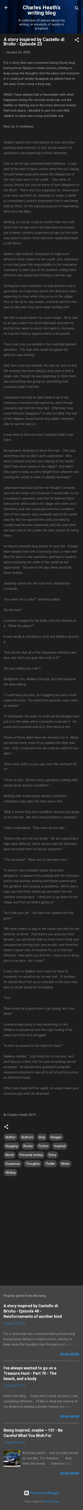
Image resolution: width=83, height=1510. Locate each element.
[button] (76, 40)
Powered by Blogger (44, 1493)
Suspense (13, 1164)
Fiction (43, 1146)
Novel (10, 1155)
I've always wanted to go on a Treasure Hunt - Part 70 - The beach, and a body (30, 1373)
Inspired (60, 1146)
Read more (69, 1354)
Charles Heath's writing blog (41, 10)
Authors (27, 1137)
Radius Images (51, 1501)
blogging (12, 1146)
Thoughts (33, 1164)
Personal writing (31, 1155)
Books (28, 1146)
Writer (65, 1164)
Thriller (50, 1164)
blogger (56, 1137)
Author (10, 1137)
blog (42, 1137)
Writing (10, 1173)
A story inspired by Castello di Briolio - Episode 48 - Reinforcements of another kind (33, 1311)
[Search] (76, 9)
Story (52, 1155)
